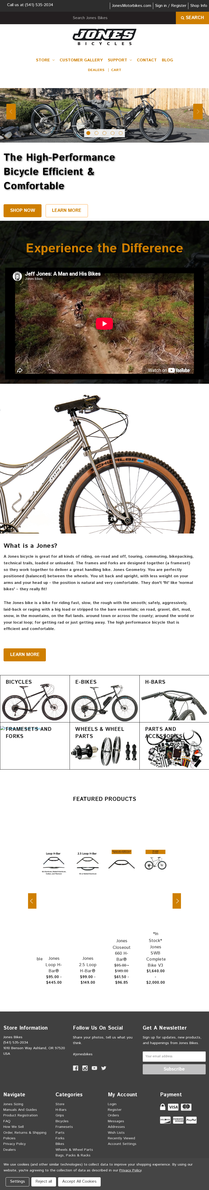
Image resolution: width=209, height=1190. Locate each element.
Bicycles (62, 1121)
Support (118, 60)
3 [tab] (104, 133)
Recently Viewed (121, 1138)
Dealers (96, 70)
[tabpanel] (104, 115)
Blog (167, 60)
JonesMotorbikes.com (131, 6)
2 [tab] (96, 133)
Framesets (64, 1126)
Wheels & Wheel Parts (74, 1149)
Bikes (60, 1143)
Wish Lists (116, 1132)
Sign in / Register (170, 6)
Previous (11, 111)
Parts (60, 1132)
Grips (60, 1115)
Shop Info (198, 6)
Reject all (43, 1181)
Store (43, 60)
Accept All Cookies (79, 1181)
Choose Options (56, 861)
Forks (60, 1138)
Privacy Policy (14, 1143)
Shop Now (22, 210)
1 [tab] (88, 133)
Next (198, 111)
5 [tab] (121, 133)
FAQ (6, 1121)
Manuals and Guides (20, 1109)
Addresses (116, 1126)
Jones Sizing (13, 1104)
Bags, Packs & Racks (73, 1155)
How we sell (13, 1126)
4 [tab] (112, 133)
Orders (113, 1115)
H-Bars (61, 1109)
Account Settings (122, 1143)
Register (115, 1109)
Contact (147, 60)
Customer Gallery (81, 60)
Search (194, 18)
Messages (116, 1121)
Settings (17, 1181)
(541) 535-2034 (39, 5)
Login (112, 1104)
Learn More (66, 210)
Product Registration (20, 1115)
